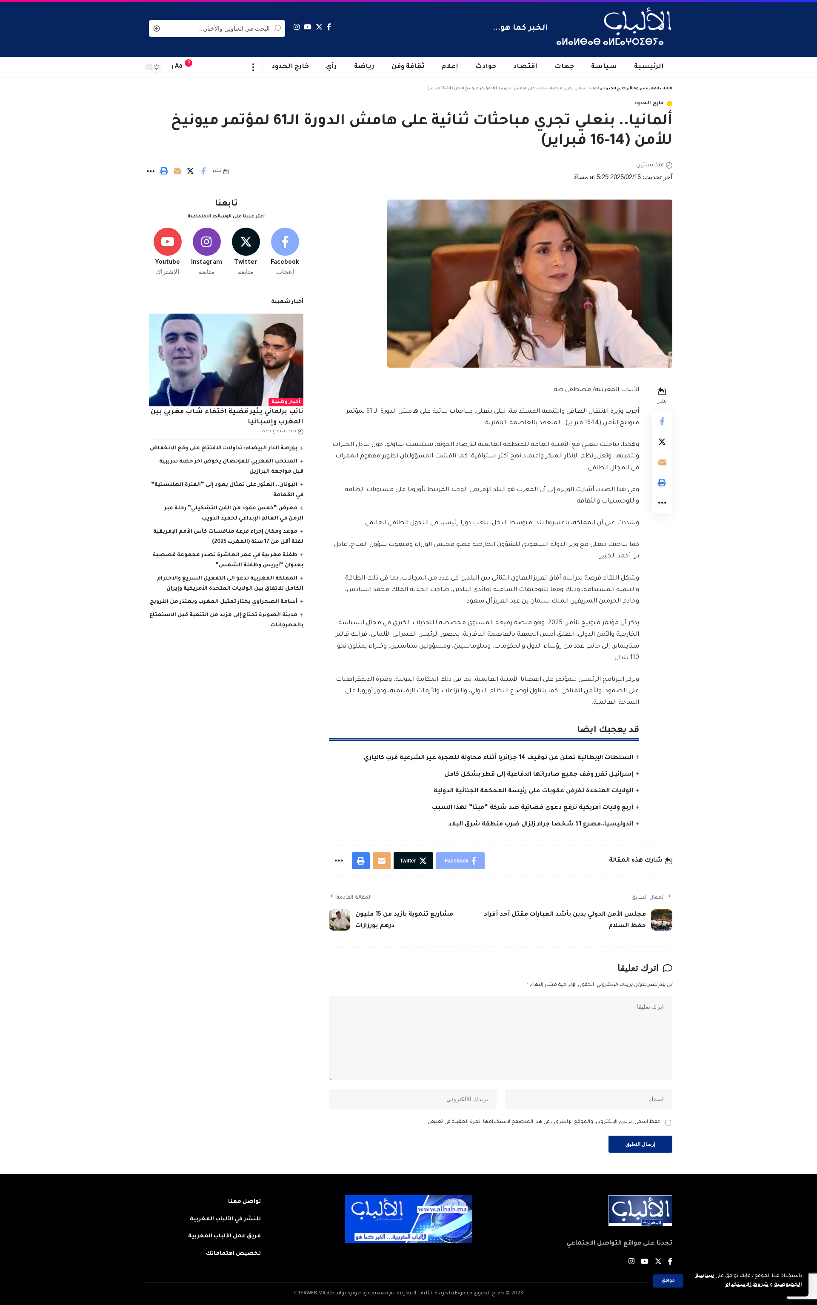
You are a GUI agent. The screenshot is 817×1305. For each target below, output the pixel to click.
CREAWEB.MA (310, 1293)
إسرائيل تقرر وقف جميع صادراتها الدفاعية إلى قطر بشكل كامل (538, 774)
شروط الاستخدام (746, 1285)
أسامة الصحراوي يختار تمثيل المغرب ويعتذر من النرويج (223, 602)
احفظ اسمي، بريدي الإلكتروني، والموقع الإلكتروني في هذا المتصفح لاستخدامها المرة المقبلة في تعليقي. (544, 1122)
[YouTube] (308, 27)
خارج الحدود (649, 103)
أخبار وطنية (286, 402)
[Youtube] (167, 252)
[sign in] (205, 67)
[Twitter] (319, 27)
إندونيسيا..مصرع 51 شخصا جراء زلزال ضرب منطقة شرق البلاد (540, 824)
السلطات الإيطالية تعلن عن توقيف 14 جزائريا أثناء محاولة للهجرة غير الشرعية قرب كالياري (498, 758)
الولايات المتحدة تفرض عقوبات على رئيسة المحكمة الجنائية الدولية (533, 791)
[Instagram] (296, 27)
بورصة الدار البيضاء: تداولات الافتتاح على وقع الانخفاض (223, 448)
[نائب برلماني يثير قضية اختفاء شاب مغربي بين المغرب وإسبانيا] (226, 360)
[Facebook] (329, 27)
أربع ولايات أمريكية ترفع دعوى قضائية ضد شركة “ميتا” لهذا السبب (532, 808)
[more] (253, 67)
